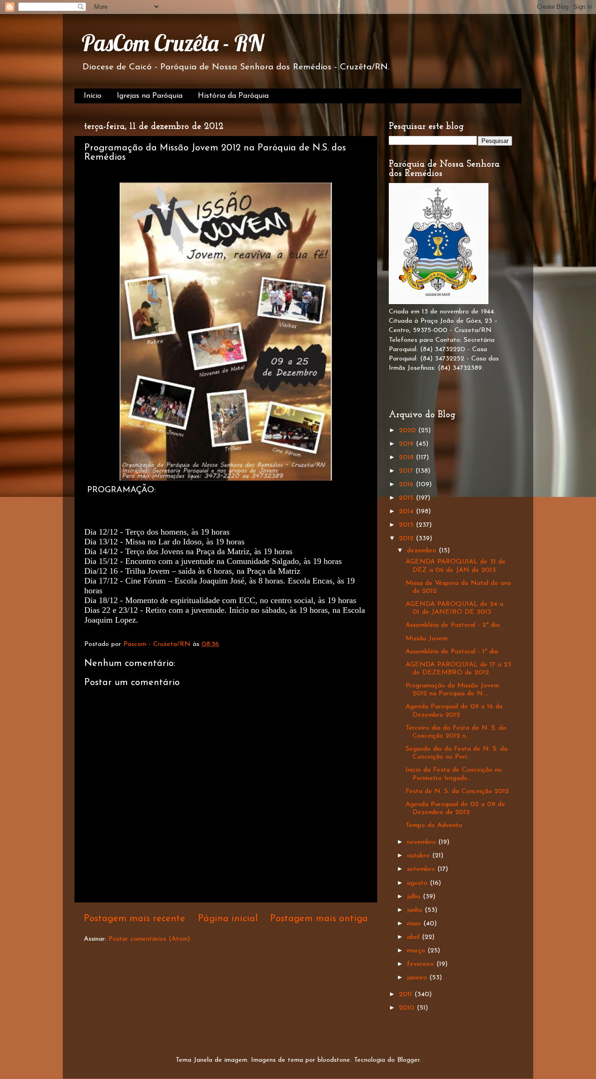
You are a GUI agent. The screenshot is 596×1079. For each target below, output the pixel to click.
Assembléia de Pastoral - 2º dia (453, 625)
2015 (407, 498)
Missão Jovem (426, 638)
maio (415, 923)
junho (416, 910)
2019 (407, 444)
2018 (407, 457)
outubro (419, 855)
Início (93, 96)
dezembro (423, 550)
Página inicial (228, 918)
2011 (406, 994)
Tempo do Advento (434, 825)
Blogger (408, 1060)
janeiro (418, 977)
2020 (408, 430)
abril (414, 937)
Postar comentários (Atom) (149, 939)
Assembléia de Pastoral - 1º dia (452, 651)
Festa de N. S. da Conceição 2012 (457, 791)
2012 (407, 538)
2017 (407, 471)
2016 (407, 484)
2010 (408, 1007)
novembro (422, 842)
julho (415, 896)
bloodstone (334, 1060)
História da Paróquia (233, 96)
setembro (422, 869)
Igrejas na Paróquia (150, 96)
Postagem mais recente (134, 918)
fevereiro (421, 964)
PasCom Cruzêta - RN (172, 43)
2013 (407, 525)
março (417, 950)
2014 (407, 511)
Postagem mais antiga (319, 918)
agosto (418, 883)
